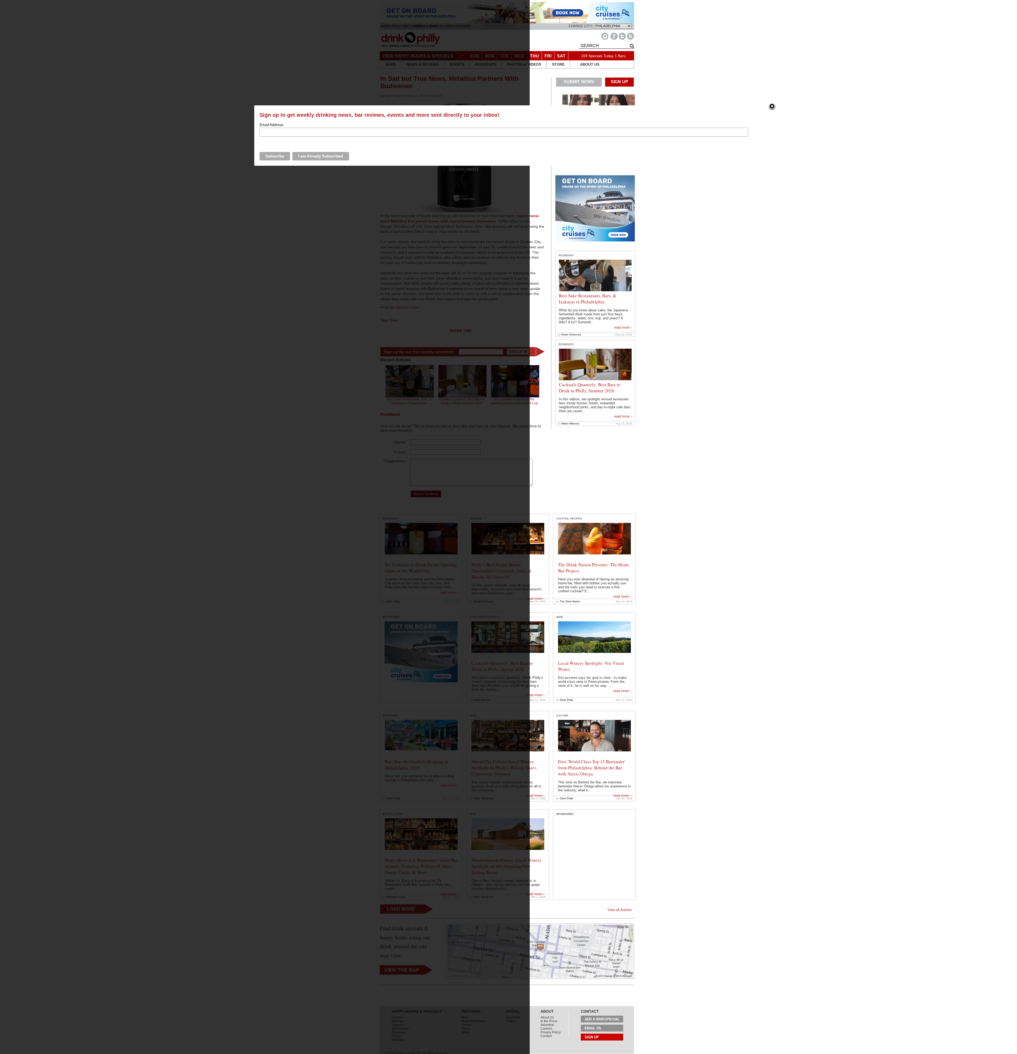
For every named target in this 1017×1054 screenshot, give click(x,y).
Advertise (547, 1025)
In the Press (549, 1021)
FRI (548, 56)
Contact (546, 1036)
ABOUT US (589, 64)
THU (534, 56)
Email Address (271, 125)
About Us (547, 1017)
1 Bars (620, 56)
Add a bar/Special (602, 1019)
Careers (546, 1028)
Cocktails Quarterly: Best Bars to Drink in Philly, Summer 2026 (590, 388)
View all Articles (620, 910)
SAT (561, 56)
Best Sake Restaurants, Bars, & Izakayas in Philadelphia (587, 299)
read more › (623, 327)
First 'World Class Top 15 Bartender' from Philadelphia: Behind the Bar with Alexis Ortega (591, 768)
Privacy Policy (551, 1032)
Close (772, 107)
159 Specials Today (597, 56)
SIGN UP (619, 81)
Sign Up (592, 1037)
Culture (562, 715)
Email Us (593, 1028)
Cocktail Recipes (569, 518)
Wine (559, 617)
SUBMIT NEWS (579, 81)
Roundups (566, 255)
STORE (558, 64)
